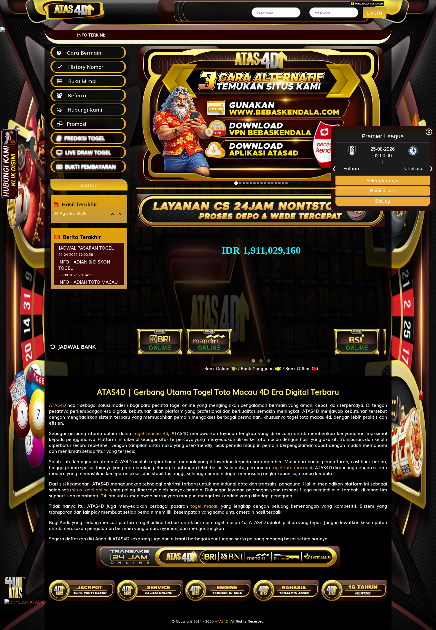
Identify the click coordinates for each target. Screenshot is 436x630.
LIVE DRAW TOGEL (88, 152)
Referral (76, 95)
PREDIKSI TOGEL (84, 138)
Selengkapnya (383, 179)
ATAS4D (221, 621)
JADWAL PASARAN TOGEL (86, 247)
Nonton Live (382, 190)
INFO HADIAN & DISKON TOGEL (84, 264)
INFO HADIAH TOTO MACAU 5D (88, 284)
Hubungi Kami (83, 109)
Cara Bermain (82, 52)
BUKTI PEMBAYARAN (90, 166)
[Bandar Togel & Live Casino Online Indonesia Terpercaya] (261, 207)
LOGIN (375, 13)
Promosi (75, 123)
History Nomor (84, 66)
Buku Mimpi (80, 81)
